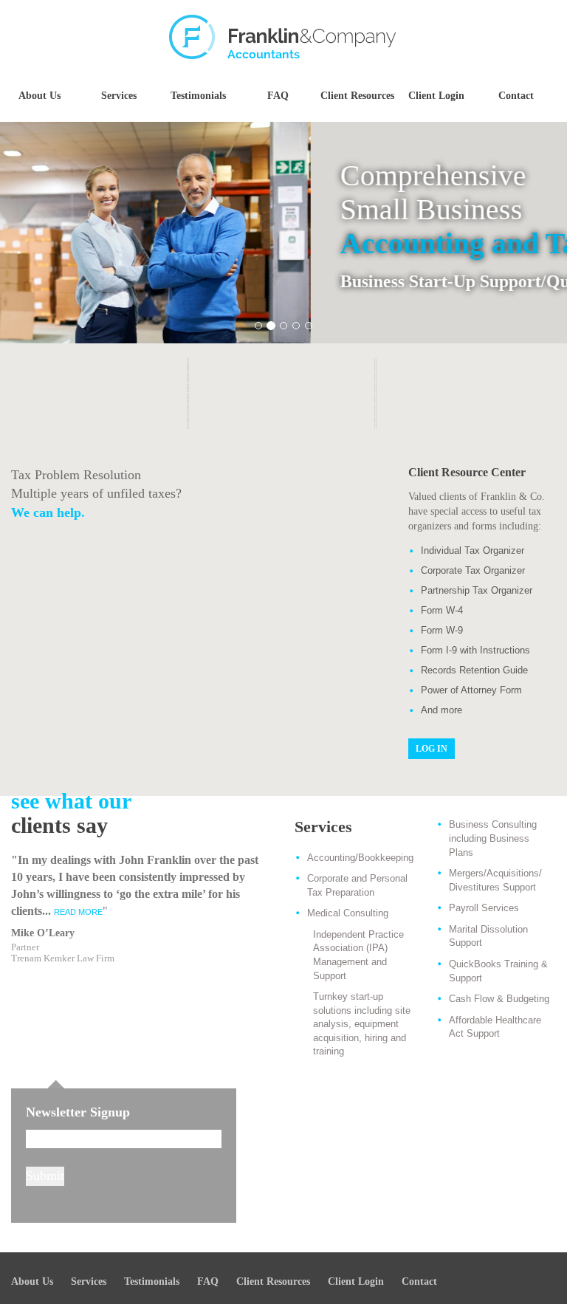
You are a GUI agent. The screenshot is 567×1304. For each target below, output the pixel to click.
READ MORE (78, 911)
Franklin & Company (283, 37)
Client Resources (357, 95)
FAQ (278, 95)
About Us (39, 95)
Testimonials (198, 95)
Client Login (436, 95)
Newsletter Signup (78, 1112)
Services (119, 95)
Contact (516, 95)
